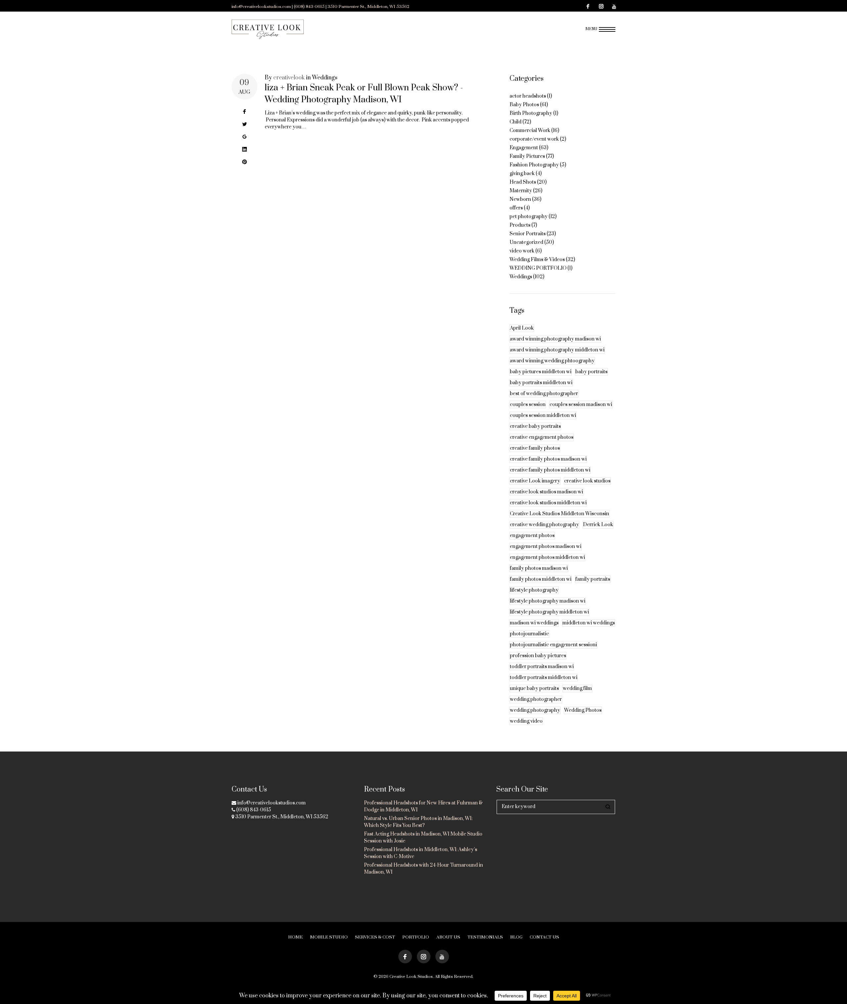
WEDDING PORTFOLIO (538, 268)
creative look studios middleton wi (548, 503)
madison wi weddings (534, 623)
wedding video (526, 721)
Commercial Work (530, 130)
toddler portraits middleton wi (543, 677)
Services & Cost (375, 937)
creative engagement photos (541, 437)
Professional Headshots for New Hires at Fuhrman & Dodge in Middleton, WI (423, 806)
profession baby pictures (538, 656)
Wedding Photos (583, 710)
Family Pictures (527, 156)
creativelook (289, 77)
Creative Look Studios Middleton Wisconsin (559, 514)
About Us (448, 937)
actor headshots (528, 96)
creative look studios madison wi (546, 492)
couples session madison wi (581, 404)
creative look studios (587, 481)
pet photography (529, 216)
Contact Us (544, 937)
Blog (516, 937)
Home (295, 937)
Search (608, 806)
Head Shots (523, 182)
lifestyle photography (534, 590)
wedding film (577, 688)
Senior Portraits (528, 234)
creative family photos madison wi (548, 459)
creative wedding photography (544, 525)
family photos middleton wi (540, 579)
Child (515, 122)
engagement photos (532, 535)
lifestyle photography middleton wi (549, 612)
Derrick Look (598, 525)
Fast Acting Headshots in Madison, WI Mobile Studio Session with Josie (423, 837)
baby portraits (591, 372)
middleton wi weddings (588, 623)
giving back (522, 173)
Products (520, 225)
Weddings (324, 77)
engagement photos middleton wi (547, 557)
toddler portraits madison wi (542, 666)
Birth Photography (531, 113)
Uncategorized (526, 242)
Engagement (524, 148)
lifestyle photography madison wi (547, 601)
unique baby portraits (534, 688)
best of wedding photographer (544, 393)
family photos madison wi (539, 568)
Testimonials (485, 937)
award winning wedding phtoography (552, 361)
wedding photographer (536, 699)
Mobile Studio (329, 937)
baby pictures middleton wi (540, 372)
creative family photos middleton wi (550, 470)
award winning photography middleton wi (557, 350)
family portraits (592, 579)
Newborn (520, 199)
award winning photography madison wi (555, 339)
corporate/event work (534, 139)
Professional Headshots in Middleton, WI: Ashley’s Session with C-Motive (420, 853)
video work (522, 251)
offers (516, 208)
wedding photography (535, 710)
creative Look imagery (535, 481)
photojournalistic (529, 634)
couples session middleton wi (543, 415)
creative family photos (535, 448)
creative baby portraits (535, 426)
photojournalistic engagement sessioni (553, 645)
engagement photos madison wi (545, 546)
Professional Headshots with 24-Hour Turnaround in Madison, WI (423, 868)
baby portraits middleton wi (541, 383)
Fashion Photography (534, 165)
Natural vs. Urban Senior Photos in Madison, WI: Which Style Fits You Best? (418, 822)
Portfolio (415, 937)
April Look (522, 328)
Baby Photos (524, 105)
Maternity (521, 191)
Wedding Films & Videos (537, 259)
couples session (528, 404)
